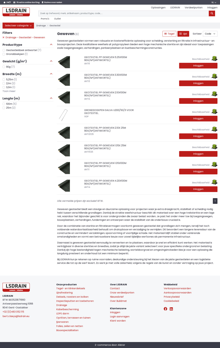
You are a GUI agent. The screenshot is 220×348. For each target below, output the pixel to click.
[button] (18, 26)
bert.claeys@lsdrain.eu (16, 316)
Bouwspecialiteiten (67, 330)
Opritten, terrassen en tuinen (73, 317)
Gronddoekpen (17, 54)
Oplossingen (158, 7)
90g (10, 66)
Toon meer (9, 91)
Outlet (57, 18)
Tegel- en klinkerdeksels (70, 288)
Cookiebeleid (171, 301)
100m (11, 104)
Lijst (184, 33)
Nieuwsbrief (117, 296)
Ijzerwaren (62, 322)
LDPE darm (62, 313)
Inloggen (198, 65)
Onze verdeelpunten (122, 292)
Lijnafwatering (64, 292)
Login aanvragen (119, 316)
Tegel (170, 33)
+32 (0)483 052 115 (13, 311)
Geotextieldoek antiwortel (23, 50)
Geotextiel (55, 25)
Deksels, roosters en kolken (72, 296)
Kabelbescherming (67, 309)
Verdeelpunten (193, 7)
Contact (115, 288)
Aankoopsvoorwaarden (177, 292)
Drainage (41, 25)
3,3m (10, 87)
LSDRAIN (175, 7)
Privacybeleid (172, 296)
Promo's (45, 18)
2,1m (10, 83)
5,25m (11, 79)
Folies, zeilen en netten (69, 326)
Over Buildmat (118, 301)
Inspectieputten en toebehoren (75, 301)
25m (11, 107)
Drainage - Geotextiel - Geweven (25, 37)
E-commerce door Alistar (110, 345)
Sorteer (197, 33)
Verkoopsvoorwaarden (177, 288)
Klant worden (118, 320)
